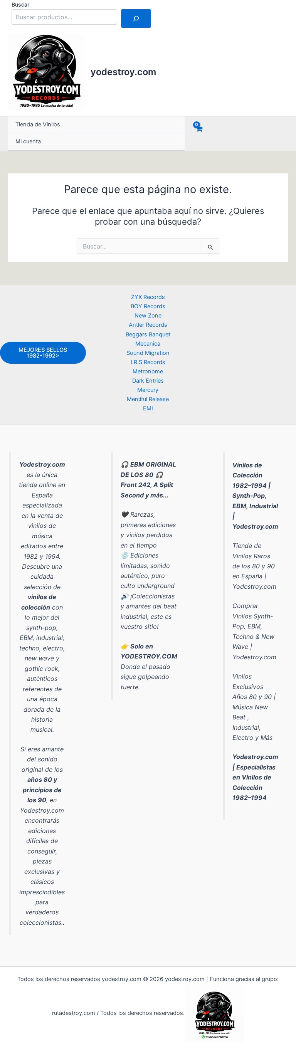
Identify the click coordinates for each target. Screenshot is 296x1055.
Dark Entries (148, 380)
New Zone (148, 315)
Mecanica (147, 343)
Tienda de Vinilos (37, 124)
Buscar (20, 4)
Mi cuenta (28, 141)
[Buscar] (136, 18)
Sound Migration (148, 352)
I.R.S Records (148, 362)
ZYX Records (148, 297)
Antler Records (148, 324)
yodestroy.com (123, 71)
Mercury (147, 389)
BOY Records (148, 306)
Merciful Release (148, 399)
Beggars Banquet (148, 334)
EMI (148, 408)
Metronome (148, 371)
